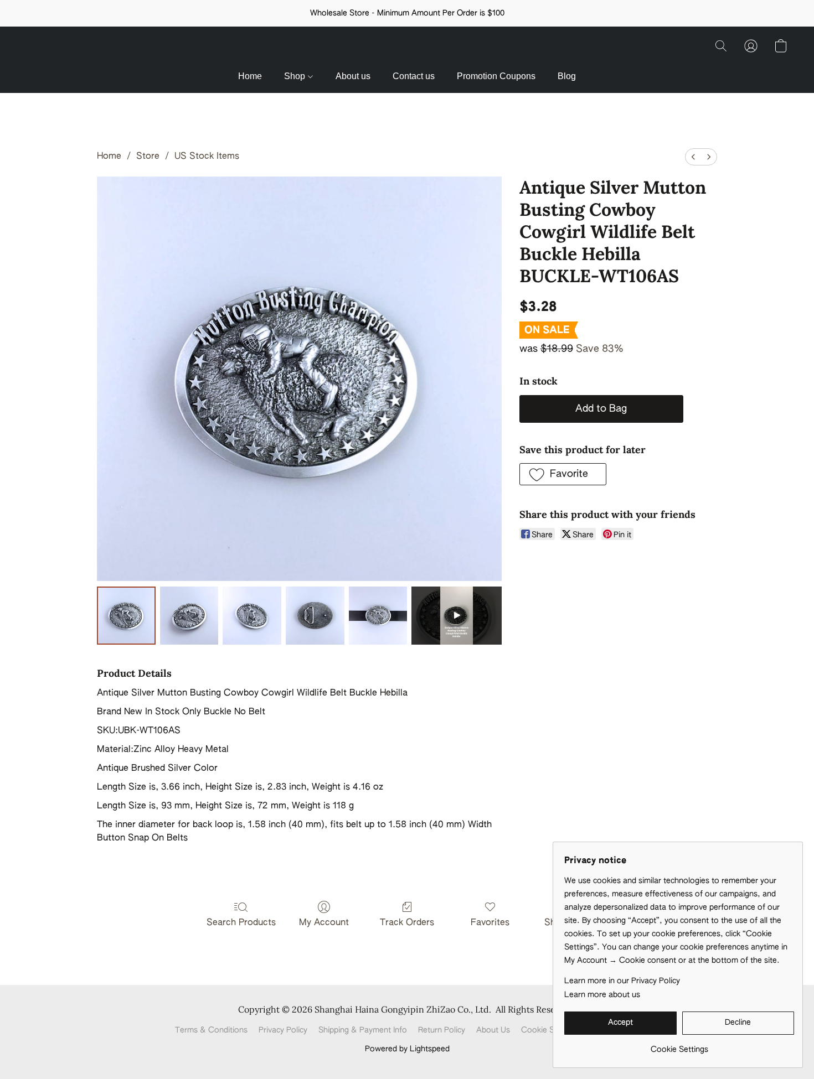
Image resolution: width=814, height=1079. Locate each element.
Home (250, 76)
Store (147, 156)
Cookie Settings (550, 1030)
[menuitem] (693, 157)
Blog (567, 76)
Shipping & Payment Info (362, 1030)
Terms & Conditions (211, 1030)
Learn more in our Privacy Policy (622, 981)
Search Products (241, 923)
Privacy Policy (283, 1030)
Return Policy (441, 1030)
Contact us (414, 76)
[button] (407, 49)
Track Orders (407, 923)
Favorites (490, 923)
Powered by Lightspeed (407, 1049)
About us (353, 76)
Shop (295, 76)
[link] (679, 1045)
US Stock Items (206, 156)
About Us (493, 1030)
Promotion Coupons (496, 76)
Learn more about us (602, 995)
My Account (324, 923)
